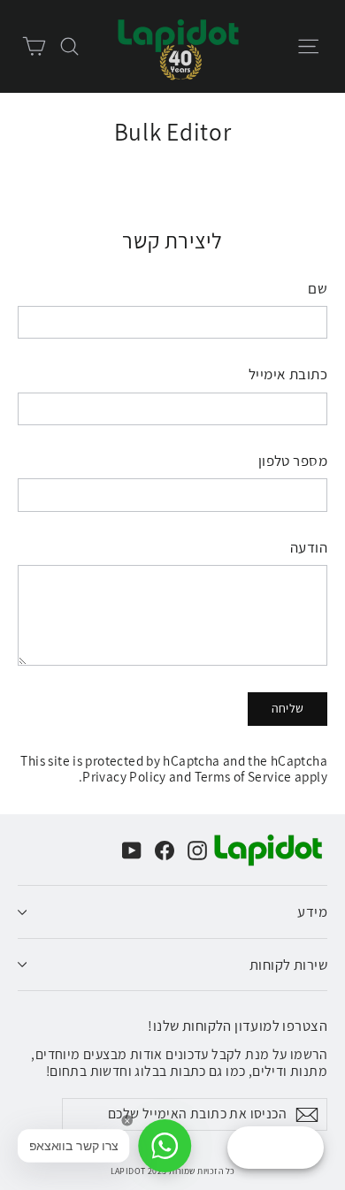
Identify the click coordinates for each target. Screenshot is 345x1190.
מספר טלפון (292, 460)
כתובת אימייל (288, 374)
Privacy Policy (123, 776)
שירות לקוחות (288, 964)
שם (317, 288)
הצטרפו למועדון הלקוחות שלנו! (237, 1025)
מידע (312, 911)
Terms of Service (243, 776)
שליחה (288, 708)
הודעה (308, 547)
